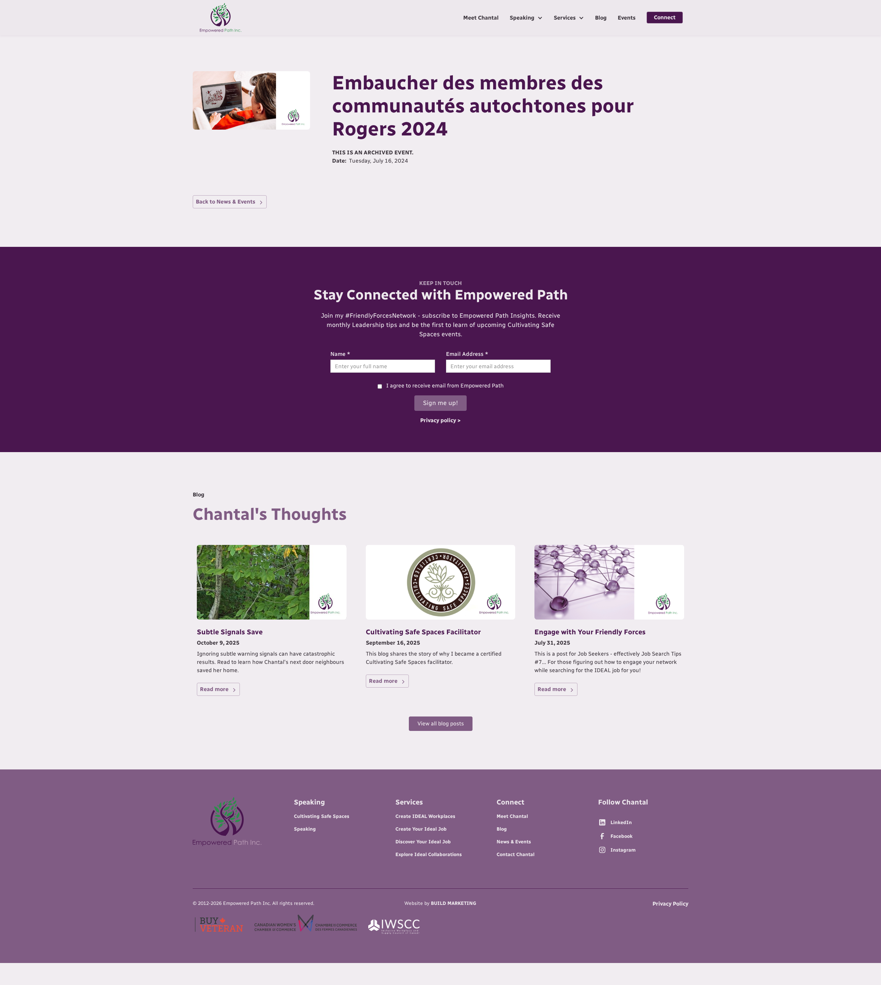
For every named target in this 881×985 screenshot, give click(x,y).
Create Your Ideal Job (421, 829)
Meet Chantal (481, 17)
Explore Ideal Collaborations (428, 854)
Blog (601, 17)
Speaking (305, 829)
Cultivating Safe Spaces (321, 816)
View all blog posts (440, 723)
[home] (220, 18)
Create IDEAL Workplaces (425, 816)
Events (627, 17)
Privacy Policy (670, 903)
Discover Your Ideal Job (423, 842)
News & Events (514, 842)
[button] (526, 17)
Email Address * (467, 354)
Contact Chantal (515, 854)
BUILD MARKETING (453, 903)
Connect (665, 17)
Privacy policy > (440, 420)
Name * (340, 354)
